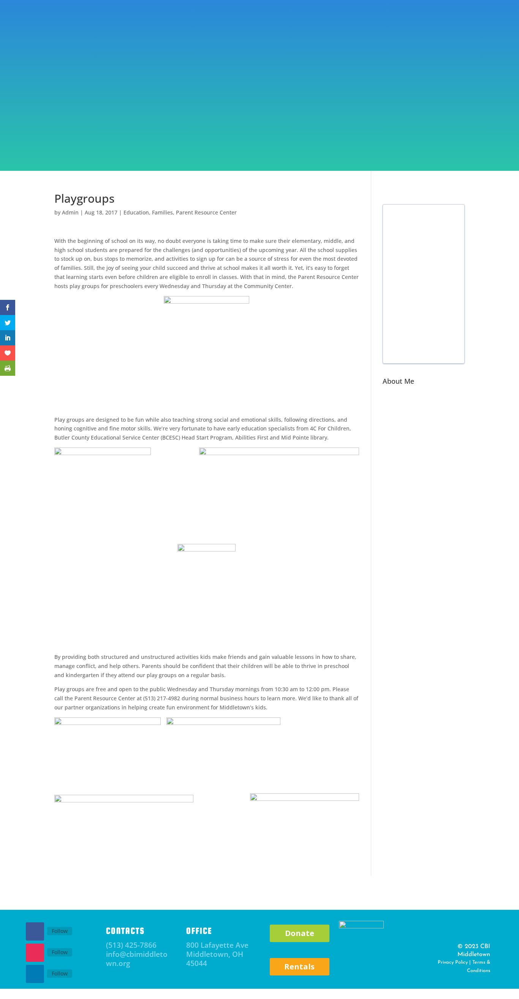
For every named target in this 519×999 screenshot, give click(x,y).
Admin (70, 212)
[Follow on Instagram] (35, 953)
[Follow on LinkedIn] (35, 974)
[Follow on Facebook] (35, 931)
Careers (470, 145)
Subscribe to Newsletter (130, 31)
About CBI (53, 145)
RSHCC (326, 145)
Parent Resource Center (153, 145)
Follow (60, 930)
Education (136, 212)
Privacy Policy (453, 962)
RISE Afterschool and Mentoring (252, 145)
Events (96, 145)
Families (162, 212)
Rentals (299, 966)
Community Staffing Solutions (394, 145)
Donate (400, 24)
